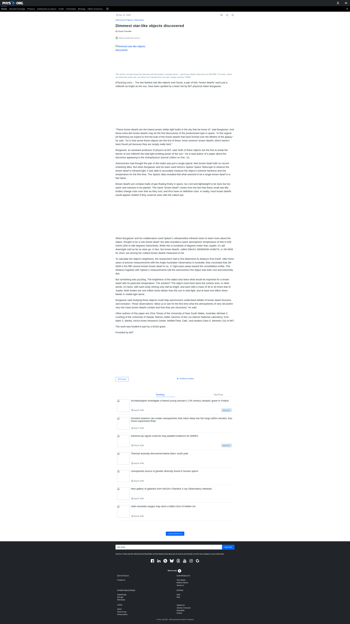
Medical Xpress (182, 583)
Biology (81, 9)
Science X (180, 585)
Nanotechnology (17, 9)
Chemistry (71, 9)
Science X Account (183, 608)
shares (122, 379)
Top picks (218, 394)
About (119, 609)
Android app (121, 595)
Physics (31, 9)
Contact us (121, 580)
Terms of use (122, 612)
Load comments (175, 534)
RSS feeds (121, 600)
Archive (179, 613)
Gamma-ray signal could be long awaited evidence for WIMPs (164, 436)
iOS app (120, 597)
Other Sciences (95, 9)
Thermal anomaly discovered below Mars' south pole (159, 453)
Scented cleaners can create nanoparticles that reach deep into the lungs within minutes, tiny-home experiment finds (182, 419)
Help (178, 595)
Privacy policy (122, 614)
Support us (181, 605)
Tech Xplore (181, 580)
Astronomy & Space (46, 9)
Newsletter (181, 610)
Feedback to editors (186, 379)
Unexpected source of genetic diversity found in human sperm (164, 471)
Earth (61, 9)
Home (4, 9)
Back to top (172, 571)
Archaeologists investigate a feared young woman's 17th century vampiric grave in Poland (180, 400)
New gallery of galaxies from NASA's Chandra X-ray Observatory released (171, 488)
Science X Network (187, 619)
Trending (160, 394)
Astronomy (139, 20)
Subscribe (228, 547)
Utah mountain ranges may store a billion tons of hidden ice (163, 506)
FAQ (178, 597)
